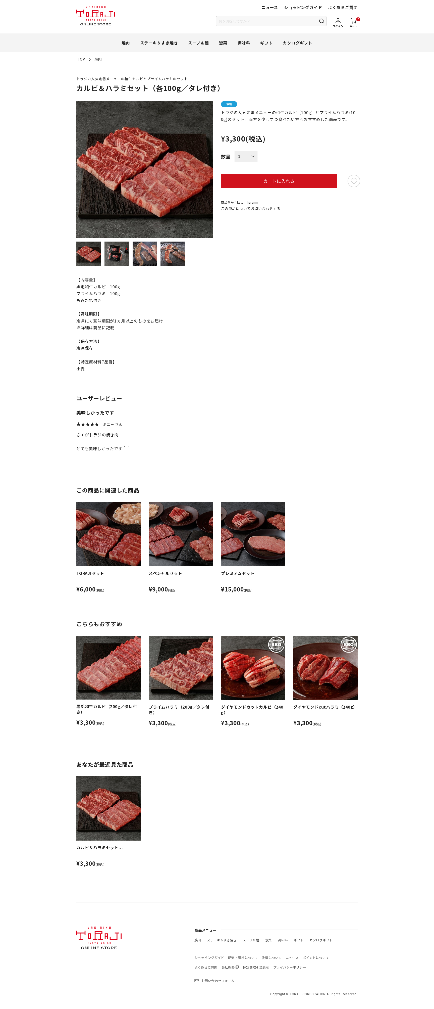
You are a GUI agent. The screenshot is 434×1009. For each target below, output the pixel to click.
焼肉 (126, 43)
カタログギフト (297, 43)
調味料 (244, 43)
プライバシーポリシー (289, 967)
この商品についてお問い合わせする (251, 208)
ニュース (269, 7)
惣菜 (223, 43)
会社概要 (228, 967)
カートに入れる (279, 181)
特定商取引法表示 (256, 967)
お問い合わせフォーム (217, 980)
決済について (272, 957)
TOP (81, 59)
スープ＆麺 (198, 43)
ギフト (266, 43)
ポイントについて (316, 957)
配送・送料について (243, 957)
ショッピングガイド (303, 7)
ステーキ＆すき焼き (159, 43)
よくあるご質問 (343, 7)
